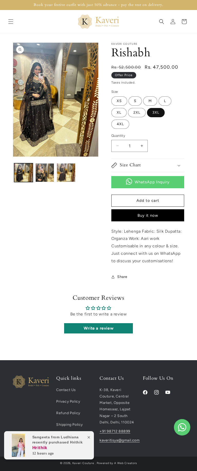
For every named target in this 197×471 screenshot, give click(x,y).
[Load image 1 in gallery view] (23, 172)
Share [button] (122, 277)
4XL (120, 124)
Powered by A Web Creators (117, 463)
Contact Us (66, 390)
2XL (136, 112)
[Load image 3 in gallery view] (66, 172)
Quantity (118, 136)
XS (119, 101)
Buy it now (147, 215)
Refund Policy (68, 413)
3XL (155, 112)
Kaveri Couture (83, 463)
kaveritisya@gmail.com (118, 440)
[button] (10, 21)
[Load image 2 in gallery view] (44, 172)
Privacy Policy (68, 401)
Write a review (98, 328)
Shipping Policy (69, 424)
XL (119, 112)
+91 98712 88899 (115, 431)
